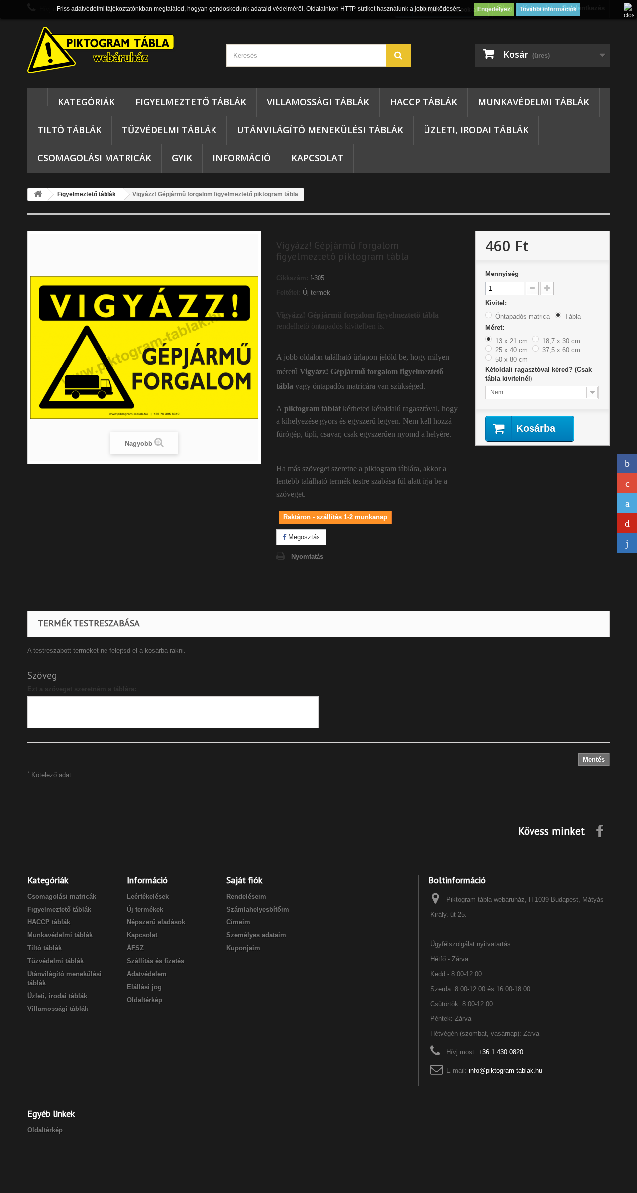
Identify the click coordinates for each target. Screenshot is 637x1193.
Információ (241, 158)
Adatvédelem (147, 974)
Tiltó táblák (69, 130)
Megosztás (303, 537)
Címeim (238, 922)
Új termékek (145, 909)
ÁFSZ (135, 948)
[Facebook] (627, 463)
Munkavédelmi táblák (533, 102)
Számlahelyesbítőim (257, 909)
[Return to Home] (37, 194)
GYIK (182, 158)
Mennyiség (502, 273)
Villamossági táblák (318, 102)
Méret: (495, 327)
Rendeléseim (246, 896)
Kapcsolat (317, 158)
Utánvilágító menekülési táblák (320, 130)
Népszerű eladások (156, 922)
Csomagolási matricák (94, 158)
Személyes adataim (256, 935)
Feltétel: (288, 292)
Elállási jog (144, 987)
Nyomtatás (307, 556)
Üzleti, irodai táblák (476, 130)
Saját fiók (244, 880)
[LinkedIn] (627, 543)
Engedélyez (493, 9)
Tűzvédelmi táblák (169, 130)
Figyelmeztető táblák (190, 102)
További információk (548, 9)
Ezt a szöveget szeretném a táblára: (81, 689)
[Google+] (627, 483)
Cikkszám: (292, 278)
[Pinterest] (627, 523)
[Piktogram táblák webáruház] (119, 51)
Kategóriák (86, 102)
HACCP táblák (423, 102)
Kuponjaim (243, 948)
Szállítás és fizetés (155, 961)
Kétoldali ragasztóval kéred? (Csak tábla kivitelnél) (538, 374)
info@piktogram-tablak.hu (505, 1070)
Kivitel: (497, 303)
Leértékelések (148, 896)
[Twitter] (627, 503)
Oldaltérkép (144, 1000)
